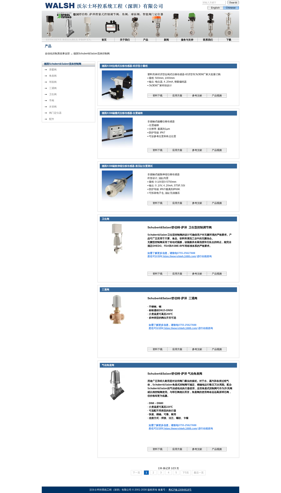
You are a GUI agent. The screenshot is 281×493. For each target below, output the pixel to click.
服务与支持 (187, 39)
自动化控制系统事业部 (57, 53)
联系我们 (208, 39)
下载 (228, 39)
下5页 (185, 472)
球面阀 (53, 82)
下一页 (136, 472)
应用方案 (177, 95)
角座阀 (53, 75)
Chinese (231, 8)
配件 (51, 119)
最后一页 (199, 472)
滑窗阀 (53, 69)
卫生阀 (53, 94)
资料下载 (158, 95)
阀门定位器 (55, 112)
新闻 (166, 39)
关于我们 (125, 39)
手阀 (51, 100)
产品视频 (217, 95)
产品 (145, 39)
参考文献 (197, 95)
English (215, 8)
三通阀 (53, 88)
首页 (104, 39)
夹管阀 (53, 106)
